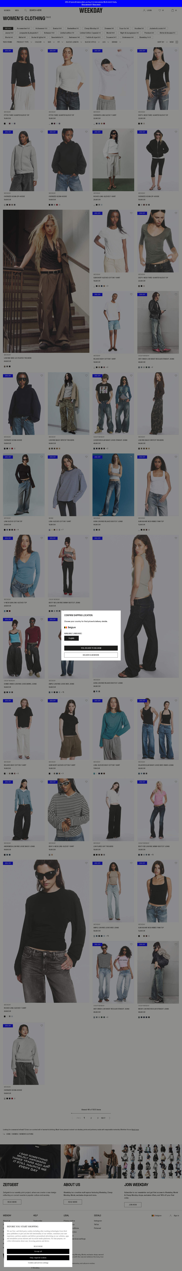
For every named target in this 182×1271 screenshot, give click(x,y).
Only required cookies (38, 1258)
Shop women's (86, 4)
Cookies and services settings (38, 1263)
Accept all (38, 1251)
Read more (38, 1246)
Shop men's (96, 4)
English (71, 638)
